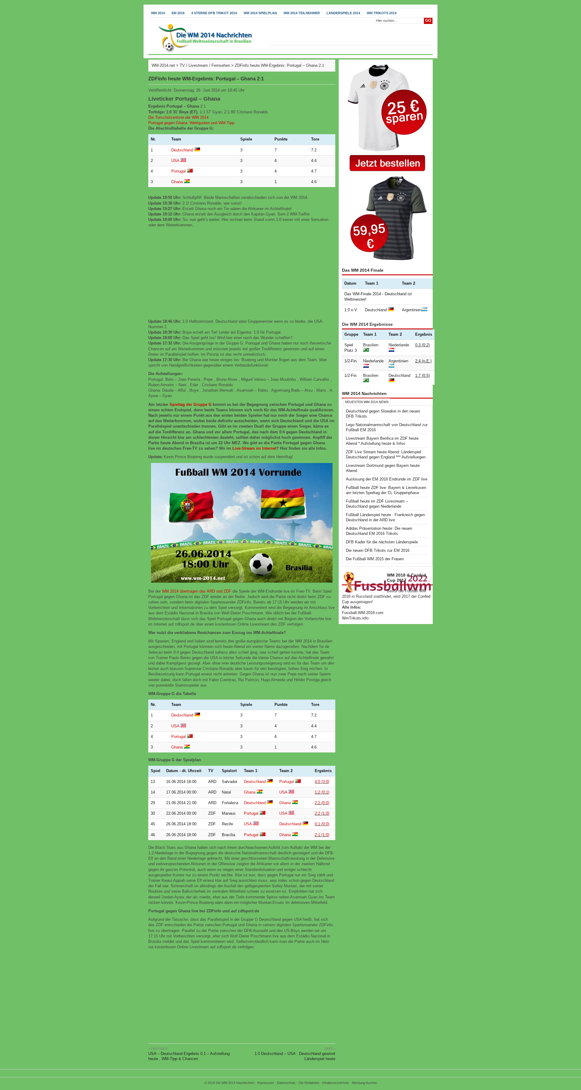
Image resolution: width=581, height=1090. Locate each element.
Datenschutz (286, 1083)
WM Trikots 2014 (381, 13)
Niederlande (399, 345)
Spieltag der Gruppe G (190, 404)
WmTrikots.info (355, 618)
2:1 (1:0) (322, 835)
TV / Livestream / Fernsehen (205, 65)
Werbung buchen (364, 1083)
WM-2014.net (163, 65)
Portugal (178, 171)
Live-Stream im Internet (254, 448)
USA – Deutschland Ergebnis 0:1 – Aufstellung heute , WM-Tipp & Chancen (189, 1053)
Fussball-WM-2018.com (362, 612)
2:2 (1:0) (322, 813)
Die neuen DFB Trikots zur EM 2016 (377, 550)
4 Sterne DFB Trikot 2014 (214, 13)
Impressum (265, 1083)
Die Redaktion (309, 1083)
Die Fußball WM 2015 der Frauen (375, 559)
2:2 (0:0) (322, 803)
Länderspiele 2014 (343, 13)
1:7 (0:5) (422, 375)
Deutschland (182, 150)
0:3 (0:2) (422, 345)
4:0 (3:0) (322, 781)
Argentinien (412, 310)
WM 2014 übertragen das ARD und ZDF (196, 591)
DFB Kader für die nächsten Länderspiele (382, 542)
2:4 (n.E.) (423, 361)
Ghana (177, 182)
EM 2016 (178, 13)
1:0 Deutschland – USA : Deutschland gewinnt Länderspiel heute (294, 1053)
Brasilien (370, 345)
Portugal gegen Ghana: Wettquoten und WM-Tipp (191, 123)
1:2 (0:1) (322, 792)
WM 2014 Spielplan (260, 13)
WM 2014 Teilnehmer (302, 13)
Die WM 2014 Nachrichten (235, 1083)
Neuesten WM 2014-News (367, 402)
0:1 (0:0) (322, 824)
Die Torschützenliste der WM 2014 (178, 117)
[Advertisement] (242, 273)
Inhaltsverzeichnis (335, 1083)
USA (175, 160)
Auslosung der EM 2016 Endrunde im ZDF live (386, 479)
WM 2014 (158, 13)
